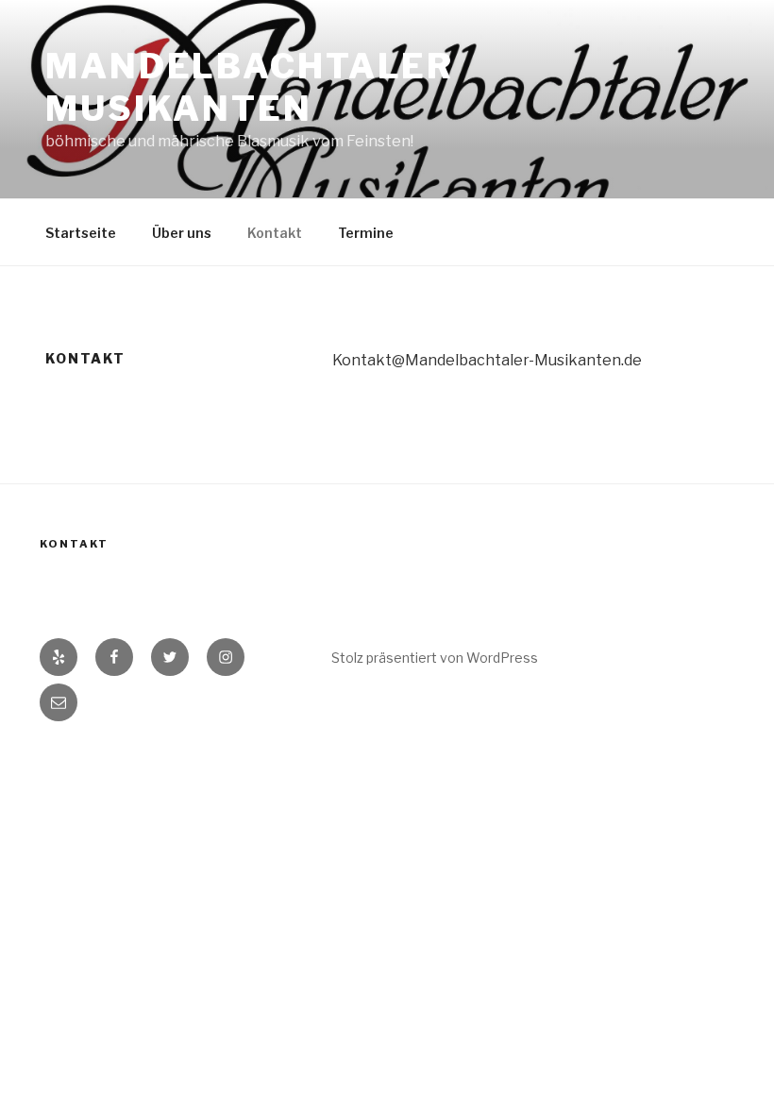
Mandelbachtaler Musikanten (249, 87)
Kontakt (274, 233)
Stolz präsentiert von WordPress (434, 658)
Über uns (181, 233)
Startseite (80, 233)
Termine (366, 233)
